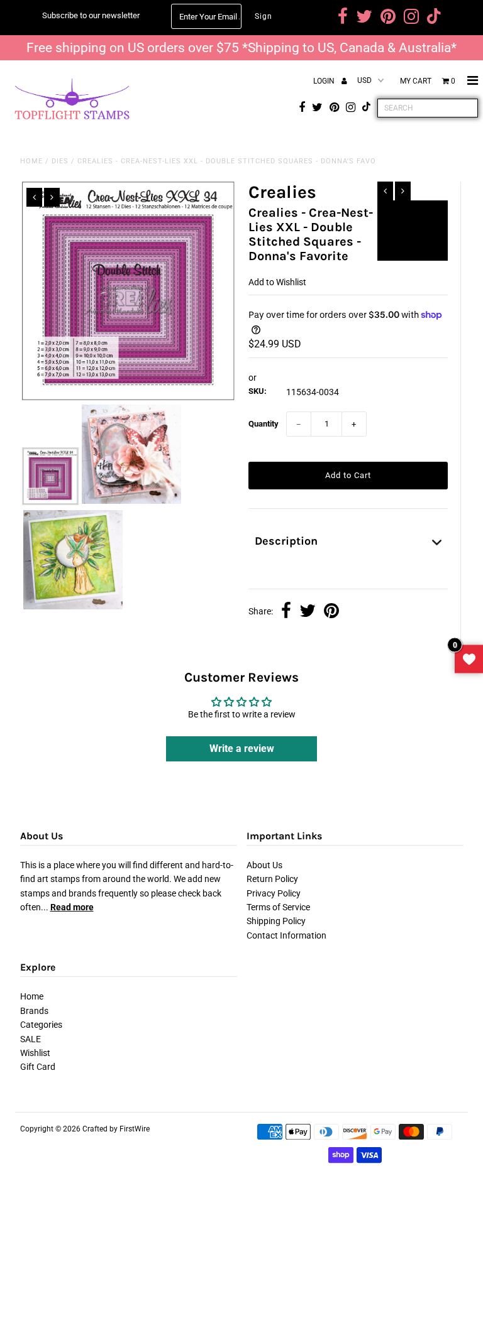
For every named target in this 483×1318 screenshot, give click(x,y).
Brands (34, 1011)
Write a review (241, 748)
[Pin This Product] (331, 612)
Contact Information (286, 935)
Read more (72, 907)
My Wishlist (469, 659)
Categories (41, 1025)
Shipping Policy (276, 921)
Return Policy (272, 879)
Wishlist (35, 1053)
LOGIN (324, 81)
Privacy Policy (274, 893)
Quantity (263, 423)
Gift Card (37, 1067)
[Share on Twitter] (307, 612)
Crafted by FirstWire (116, 1129)
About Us (264, 865)
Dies (60, 161)
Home (31, 161)
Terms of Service (278, 907)
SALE (30, 1039)
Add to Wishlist (412, 215)
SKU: (257, 391)
